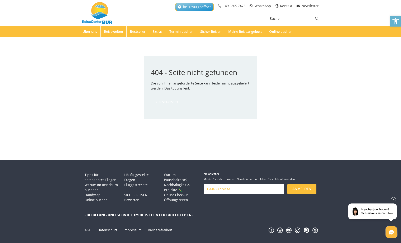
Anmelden (301, 189)
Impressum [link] (133, 230)
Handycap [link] (92, 195)
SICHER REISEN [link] (135, 195)
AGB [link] (88, 230)
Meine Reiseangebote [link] (245, 31)
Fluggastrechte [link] (136, 185)
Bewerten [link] (131, 200)
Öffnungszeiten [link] (176, 200)
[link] (395, 21)
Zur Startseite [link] (167, 102)
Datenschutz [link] (107, 230)
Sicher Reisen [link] (210, 31)
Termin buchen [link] (181, 31)
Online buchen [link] (280, 31)
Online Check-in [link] (176, 195)
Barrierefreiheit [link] (160, 230)
